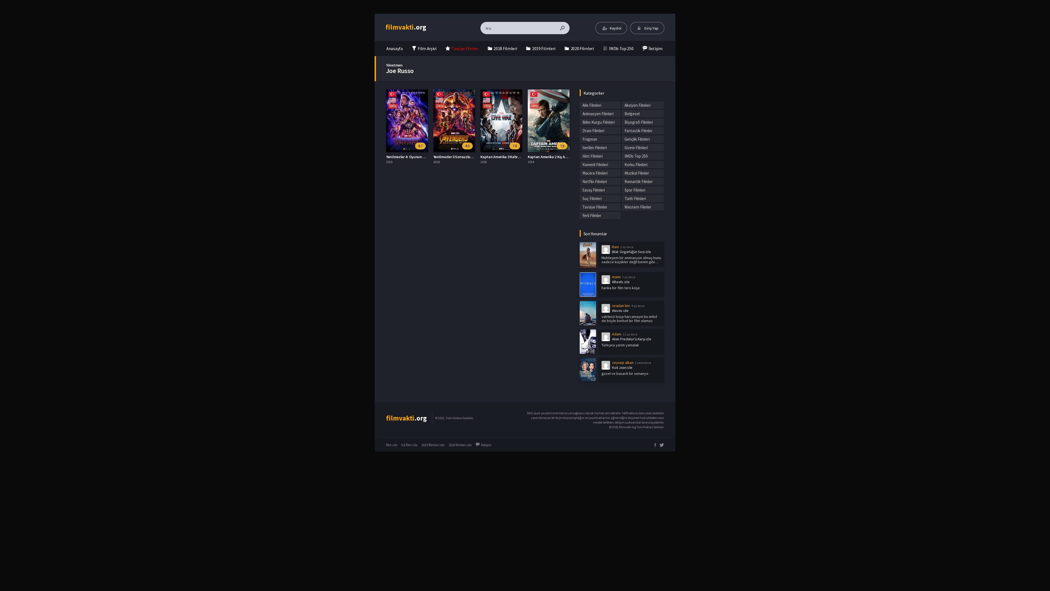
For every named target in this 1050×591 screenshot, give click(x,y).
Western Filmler (638, 207)
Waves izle (620, 310)
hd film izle (409, 445)
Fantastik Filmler (638, 130)
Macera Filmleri (595, 173)
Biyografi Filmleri (639, 122)
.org (406, 27)
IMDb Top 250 (636, 156)
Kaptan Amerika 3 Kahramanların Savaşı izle (516, 156)
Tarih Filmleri (635, 198)
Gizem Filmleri (636, 147)
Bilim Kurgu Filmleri (598, 122)
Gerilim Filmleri (594, 147)
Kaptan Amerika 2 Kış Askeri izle (553, 156)
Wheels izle (621, 281)
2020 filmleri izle (459, 445)
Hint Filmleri (592, 156)
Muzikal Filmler (637, 173)
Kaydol (615, 28)
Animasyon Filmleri (598, 113)
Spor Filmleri (635, 190)
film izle (391, 445)
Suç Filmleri (592, 198)
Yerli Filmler (591, 215)
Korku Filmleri (636, 164)
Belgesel (632, 113)
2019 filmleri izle (432, 445)
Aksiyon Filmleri (638, 105)
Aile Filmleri (591, 105)
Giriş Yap (650, 28)
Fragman (589, 139)
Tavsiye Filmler (594, 207)
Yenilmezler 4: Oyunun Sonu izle (412, 156)
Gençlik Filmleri (637, 139)
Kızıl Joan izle (622, 367)
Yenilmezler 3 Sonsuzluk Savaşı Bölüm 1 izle (468, 156)
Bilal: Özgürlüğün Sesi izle (631, 251)
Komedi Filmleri (595, 164)
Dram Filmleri (593, 130)
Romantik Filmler (639, 181)
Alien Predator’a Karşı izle (631, 339)
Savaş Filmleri (593, 190)
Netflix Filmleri (594, 181)
